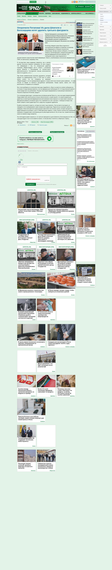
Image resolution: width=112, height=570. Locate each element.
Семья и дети (103, 36)
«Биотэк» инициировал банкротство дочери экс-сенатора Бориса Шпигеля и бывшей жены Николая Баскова (26, 265)
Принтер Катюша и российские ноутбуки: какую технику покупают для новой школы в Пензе (31, 418)
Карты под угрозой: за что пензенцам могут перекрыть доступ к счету (86, 71)
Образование (103, 32)
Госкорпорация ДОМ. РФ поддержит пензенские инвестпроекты (26, 440)
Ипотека (33, 470)
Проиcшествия (41, 214)
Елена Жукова (72, 22)
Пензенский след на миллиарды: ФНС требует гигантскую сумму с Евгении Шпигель (30, 211)
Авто (101, 24)
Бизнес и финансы (104, 11)
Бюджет (101, 18)
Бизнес (101, 20)
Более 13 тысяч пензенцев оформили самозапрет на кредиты (45, 390)
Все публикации (90, 161)
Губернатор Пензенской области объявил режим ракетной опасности (84, 150)
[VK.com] (19, 162)
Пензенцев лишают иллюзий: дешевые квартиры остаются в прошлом (25, 466)
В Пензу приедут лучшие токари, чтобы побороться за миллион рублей (61, 291)
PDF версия (32, 125)
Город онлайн (103, 8)
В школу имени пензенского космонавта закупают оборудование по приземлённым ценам (31, 343)
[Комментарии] (61, 25)
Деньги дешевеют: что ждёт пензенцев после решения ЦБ (45, 365)
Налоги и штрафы (104, 22)
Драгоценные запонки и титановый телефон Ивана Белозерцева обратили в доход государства (65, 265)
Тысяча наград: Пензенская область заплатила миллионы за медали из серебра (26, 391)
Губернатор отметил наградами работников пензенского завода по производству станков (45, 466)
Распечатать (23, 125)
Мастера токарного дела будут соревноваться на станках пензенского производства (84, 136)
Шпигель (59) (35, 122)
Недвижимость (103, 39)
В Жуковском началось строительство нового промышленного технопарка (31, 291)
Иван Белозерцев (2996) (47, 122)
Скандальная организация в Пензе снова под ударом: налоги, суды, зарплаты (59, 343)
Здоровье (102, 29)
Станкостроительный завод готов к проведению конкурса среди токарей (85, 143)
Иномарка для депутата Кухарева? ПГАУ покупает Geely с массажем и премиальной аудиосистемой (85, 182)
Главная (102, 5)
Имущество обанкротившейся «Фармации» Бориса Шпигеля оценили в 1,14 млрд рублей (61, 211)
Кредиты (102, 16)
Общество (32, 242)
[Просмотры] (65, 25)
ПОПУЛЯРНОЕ (80, 131)
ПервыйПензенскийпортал (23, 8)
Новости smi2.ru (20, 143)
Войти (81, 1)
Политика (52, 269)
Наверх (105, 45)
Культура (102, 26)
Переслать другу (43, 125)
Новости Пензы (21, 19)
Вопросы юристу (103, 42)
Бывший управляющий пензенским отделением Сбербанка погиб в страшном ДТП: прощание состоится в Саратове (26, 315)
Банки (101, 14)
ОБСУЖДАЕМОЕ (90, 131)
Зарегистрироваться (90, 1)
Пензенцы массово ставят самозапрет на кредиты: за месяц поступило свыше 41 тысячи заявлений (65, 392)
